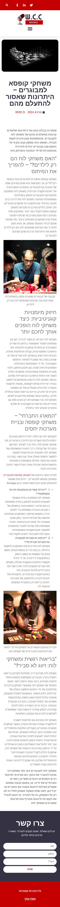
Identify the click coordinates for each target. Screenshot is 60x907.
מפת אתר (30, 898)
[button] (7, 5)
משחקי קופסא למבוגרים (17, 475)
